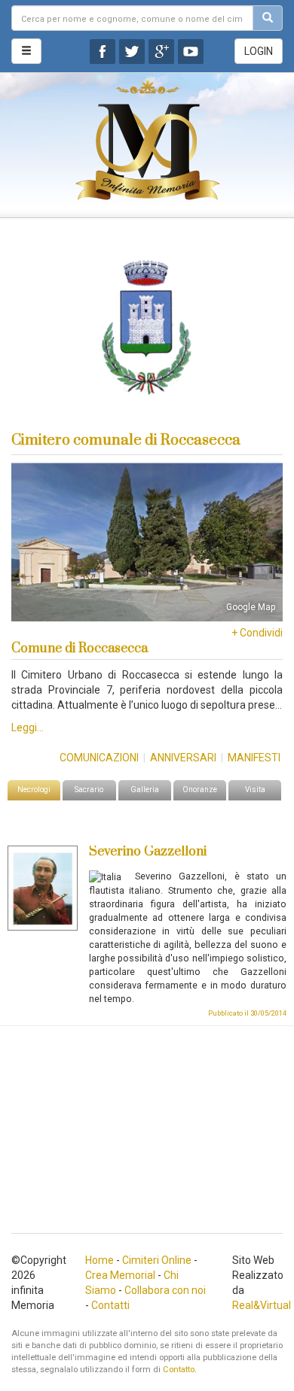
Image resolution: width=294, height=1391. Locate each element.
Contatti (110, 1305)
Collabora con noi (165, 1290)
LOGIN (258, 51)
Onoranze (199, 789)
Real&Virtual (261, 1305)
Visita (255, 789)
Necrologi (34, 789)
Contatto (178, 1369)
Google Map (250, 607)
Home (99, 1260)
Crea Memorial (120, 1275)
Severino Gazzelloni (148, 851)
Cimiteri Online (156, 1260)
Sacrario (89, 789)
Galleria (144, 789)
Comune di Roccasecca (79, 648)
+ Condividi (257, 633)
